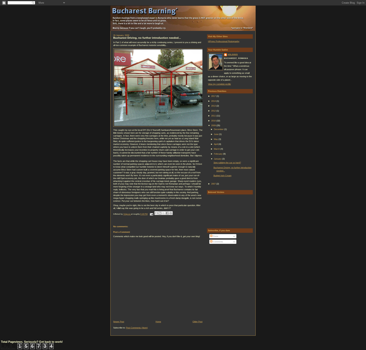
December (219, 129)
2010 (213, 121)
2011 (213, 116)
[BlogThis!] (160, 213)
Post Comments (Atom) (137, 328)
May (216, 139)
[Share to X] (163, 213)
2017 (213, 96)
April (216, 144)
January (218, 159)
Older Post (197, 321)
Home (158, 321)
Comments (217, 242)
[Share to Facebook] (167, 213)
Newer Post (118, 321)
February (218, 154)
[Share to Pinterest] (171, 213)
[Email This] (156, 213)
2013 (213, 106)
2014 (213, 101)
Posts (215, 236)
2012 (213, 111)
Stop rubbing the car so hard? (227, 162)
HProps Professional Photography (223, 41)
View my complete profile (219, 84)
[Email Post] (151, 214)
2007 (213, 184)
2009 (213, 125)
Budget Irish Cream (222, 175)
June (216, 134)
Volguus (233, 54)
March (217, 149)
